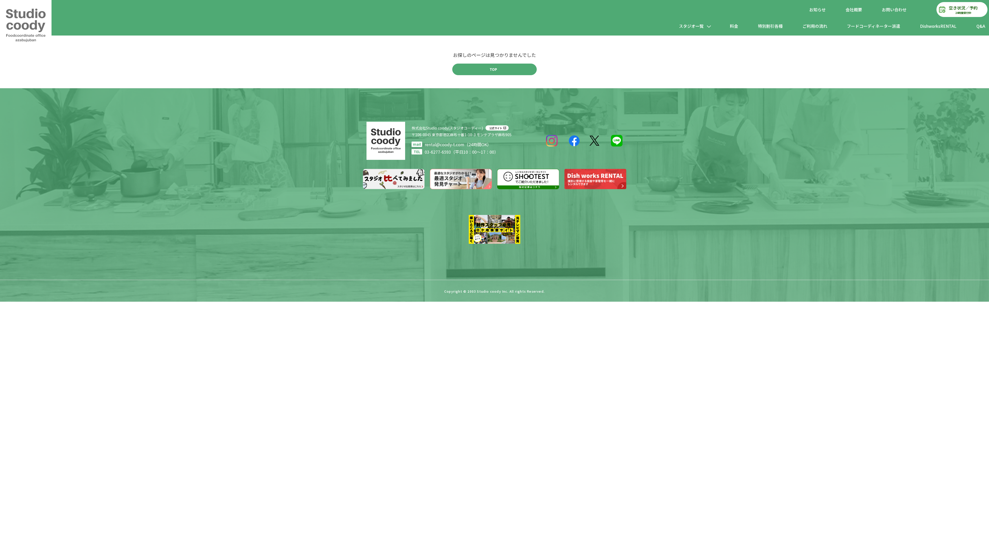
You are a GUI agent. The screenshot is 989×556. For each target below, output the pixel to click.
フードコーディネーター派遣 (873, 26)
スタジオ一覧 (691, 26)
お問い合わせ (894, 9)
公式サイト (495, 128)
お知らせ (817, 9)
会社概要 (854, 9)
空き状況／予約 (963, 10)
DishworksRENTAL (938, 26)
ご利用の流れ (815, 26)
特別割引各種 (770, 26)
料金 (734, 26)
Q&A (980, 26)
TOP (493, 69)
